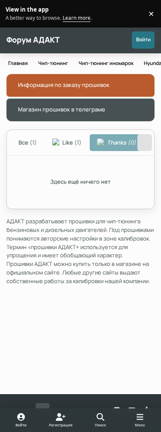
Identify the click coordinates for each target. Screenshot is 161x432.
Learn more (15, 13)
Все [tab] (27, 142)
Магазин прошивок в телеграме (61, 109)
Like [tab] (71, 142)
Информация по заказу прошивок (63, 85)
